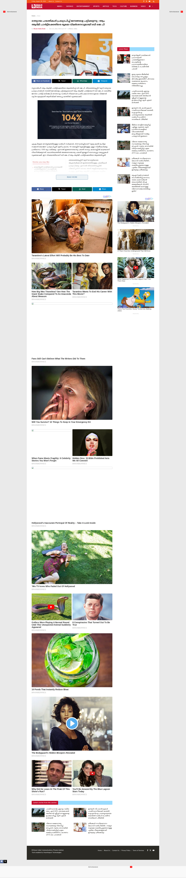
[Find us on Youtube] (153, 850)
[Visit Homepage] (37, 6)
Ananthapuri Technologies (52, 853)
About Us (51, 1)
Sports (96, 6)
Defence (69, 6)
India (75, 29)
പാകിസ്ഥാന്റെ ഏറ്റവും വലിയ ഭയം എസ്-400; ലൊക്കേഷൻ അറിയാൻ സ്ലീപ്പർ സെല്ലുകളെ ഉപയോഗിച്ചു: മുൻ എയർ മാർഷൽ (57, 813)
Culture (123, 6)
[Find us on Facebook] (147, 850)
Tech (114, 6)
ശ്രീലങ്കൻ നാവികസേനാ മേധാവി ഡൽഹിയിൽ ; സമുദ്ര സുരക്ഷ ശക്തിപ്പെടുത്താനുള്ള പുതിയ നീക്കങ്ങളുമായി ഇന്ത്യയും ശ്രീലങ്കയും (100, 828)
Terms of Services (138, 850)
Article (106, 6)
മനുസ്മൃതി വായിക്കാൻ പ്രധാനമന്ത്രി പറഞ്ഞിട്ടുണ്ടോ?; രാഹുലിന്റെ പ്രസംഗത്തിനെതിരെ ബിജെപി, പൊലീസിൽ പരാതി (48, 170)
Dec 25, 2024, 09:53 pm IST (58, 29)
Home (33, 16)
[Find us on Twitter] (150, 850)
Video (143, 6)
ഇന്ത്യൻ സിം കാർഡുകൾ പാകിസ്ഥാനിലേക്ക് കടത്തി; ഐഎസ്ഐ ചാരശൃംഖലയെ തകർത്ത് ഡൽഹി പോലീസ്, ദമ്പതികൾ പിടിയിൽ (100, 813)
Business (133, 6)
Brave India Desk (39, 29)
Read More (72, 177)
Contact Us (58, 1)
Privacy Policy (126, 850)
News (59, 6)
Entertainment (83, 6)
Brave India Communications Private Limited (48, 850)
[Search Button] (153, 1)
